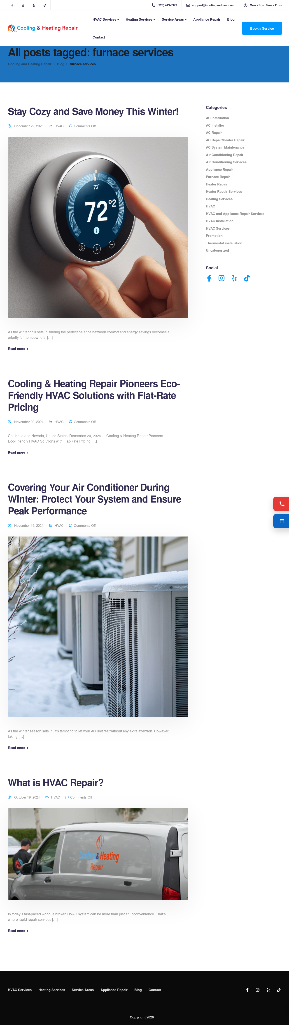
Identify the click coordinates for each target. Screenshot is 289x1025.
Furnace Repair (218, 176)
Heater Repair (217, 184)
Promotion (214, 235)
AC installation (217, 117)
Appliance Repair (206, 19)
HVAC (59, 125)
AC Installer (215, 125)
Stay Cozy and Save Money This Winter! (93, 111)
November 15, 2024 (29, 525)
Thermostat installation (224, 243)
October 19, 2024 (27, 797)
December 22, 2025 (29, 125)
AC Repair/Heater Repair (225, 139)
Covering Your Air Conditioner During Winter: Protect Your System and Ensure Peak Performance (94, 498)
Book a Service (262, 28)
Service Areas (173, 19)
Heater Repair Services (224, 191)
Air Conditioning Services (226, 161)
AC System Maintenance (225, 147)
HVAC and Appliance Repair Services (235, 213)
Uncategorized (217, 250)
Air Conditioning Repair (224, 154)
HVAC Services (104, 19)
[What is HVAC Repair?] (98, 859)
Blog (231, 19)
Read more (16, 348)
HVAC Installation (219, 220)
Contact (99, 37)
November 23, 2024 (29, 421)
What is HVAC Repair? (56, 782)
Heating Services (139, 19)
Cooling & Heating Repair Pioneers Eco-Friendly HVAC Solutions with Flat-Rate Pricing (94, 395)
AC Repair (214, 132)
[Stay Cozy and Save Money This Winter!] (98, 232)
